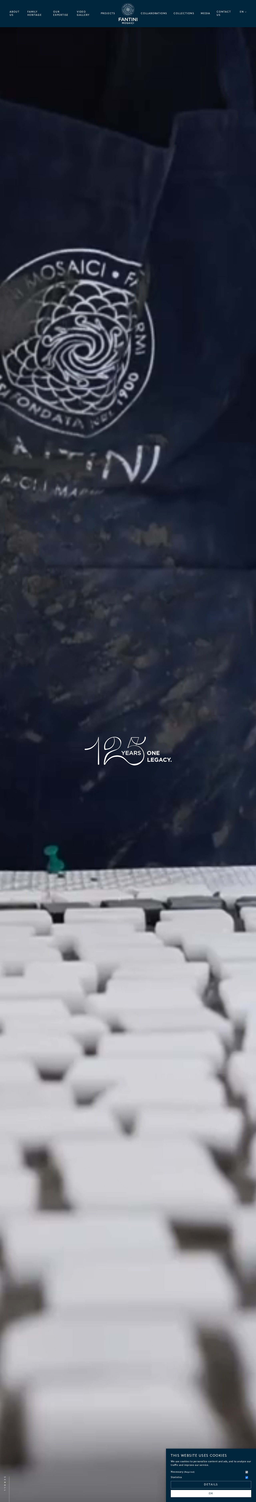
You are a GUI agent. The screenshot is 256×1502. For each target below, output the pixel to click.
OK (211, 1493)
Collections (184, 13)
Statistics (176, 1477)
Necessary (183, 1472)
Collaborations (154, 13)
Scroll (5, 1484)
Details (211, 1484)
